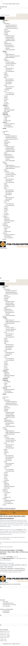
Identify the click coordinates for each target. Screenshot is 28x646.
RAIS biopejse (9, 83)
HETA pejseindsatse (10, 71)
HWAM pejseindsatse (10, 57)
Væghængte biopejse (10, 40)
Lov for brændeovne (8, 126)
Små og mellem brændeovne (12, 28)
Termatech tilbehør (10, 65)
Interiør (5, 117)
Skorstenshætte (7, 125)
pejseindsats (19, 529)
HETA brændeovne (10, 68)
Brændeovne (7, 23)
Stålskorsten (7, 108)
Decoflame (6, 103)
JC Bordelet (6, 89)
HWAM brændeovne (10, 54)
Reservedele (7, 111)
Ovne (4, 22)
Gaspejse (6, 32)
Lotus (5, 91)
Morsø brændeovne (10, 86)
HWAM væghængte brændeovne (13, 55)
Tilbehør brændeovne (9, 45)
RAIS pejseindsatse (10, 80)
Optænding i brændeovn (9, 123)
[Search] (2, 18)
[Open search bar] (0, 278)
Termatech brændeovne (11, 63)
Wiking (5, 59)
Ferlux (5, 100)
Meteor (5, 72)
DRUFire (6, 74)
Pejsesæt (8, 48)
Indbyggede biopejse (10, 38)
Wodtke (5, 97)
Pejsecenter (5, 114)
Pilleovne (6, 29)
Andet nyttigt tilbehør (10, 49)
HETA (5, 66)
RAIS (5, 77)
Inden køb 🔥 (6, 20)
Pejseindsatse (7, 31)
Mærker (4, 51)
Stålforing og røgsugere (9, 109)
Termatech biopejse (10, 62)
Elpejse (5, 42)
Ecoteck (6, 102)
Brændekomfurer (8, 43)
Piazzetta (6, 99)
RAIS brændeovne (10, 79)
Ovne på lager (7, 116)
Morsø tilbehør (9, 88)
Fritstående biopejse (10, 35)
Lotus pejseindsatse (10, 94)
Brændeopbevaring (10, 46)
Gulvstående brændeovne (11, 25)
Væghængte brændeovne (11, 26)
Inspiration (5, 113)
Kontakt (4, 128)
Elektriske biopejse (10, 37)
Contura (6, 96)
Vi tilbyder (5, 105)
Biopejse (6, 34)
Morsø (5, 85)
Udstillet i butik (7, 120)
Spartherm (6, 75)
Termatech (6, 60)
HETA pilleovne (9, 69)
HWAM (5, 52)
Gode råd (5, 122)
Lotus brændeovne (10, 92)
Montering (6, 106)
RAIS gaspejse (9, 82)
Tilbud (5, 119)
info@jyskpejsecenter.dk (7, 558)
